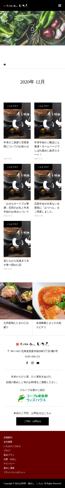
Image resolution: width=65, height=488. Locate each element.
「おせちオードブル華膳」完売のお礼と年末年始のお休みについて (16, 207)
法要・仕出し (10, 459)
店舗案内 (8, 437)
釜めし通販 (9, 468)
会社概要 (8, 442)
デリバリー (9, 463)
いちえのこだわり (12, 446)
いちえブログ (12, 106)
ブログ (7, 450)
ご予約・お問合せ (32, 421)
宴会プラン (9, 455)
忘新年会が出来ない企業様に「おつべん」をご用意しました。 (47, 207)
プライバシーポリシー (14, 472)
